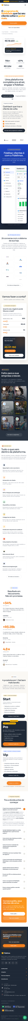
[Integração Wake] (7, 274)
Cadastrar (19, 173)
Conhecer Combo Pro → (14, 744)
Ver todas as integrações (14, 285)
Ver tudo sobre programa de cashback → (13, 130)
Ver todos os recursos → (14, 576)
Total (19, 177)
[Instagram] (6, 962)
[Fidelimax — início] (5, 5)
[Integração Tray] (20, 275)
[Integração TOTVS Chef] (7, 267)
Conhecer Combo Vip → (14, 775)
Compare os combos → (14, 783)
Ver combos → (22, 1)
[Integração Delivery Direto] (20, 255)
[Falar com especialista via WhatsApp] (25, 1017)
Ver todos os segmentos (14, 434)
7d (21, 177)
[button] (5, 1003)
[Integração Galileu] (7, 280)
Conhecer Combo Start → (14, 716)
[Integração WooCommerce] (7, 254)
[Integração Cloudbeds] (20, 262)
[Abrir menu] (25, 5)
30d (24, 177)
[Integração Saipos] (7, 261)
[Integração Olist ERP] (20, 268)
